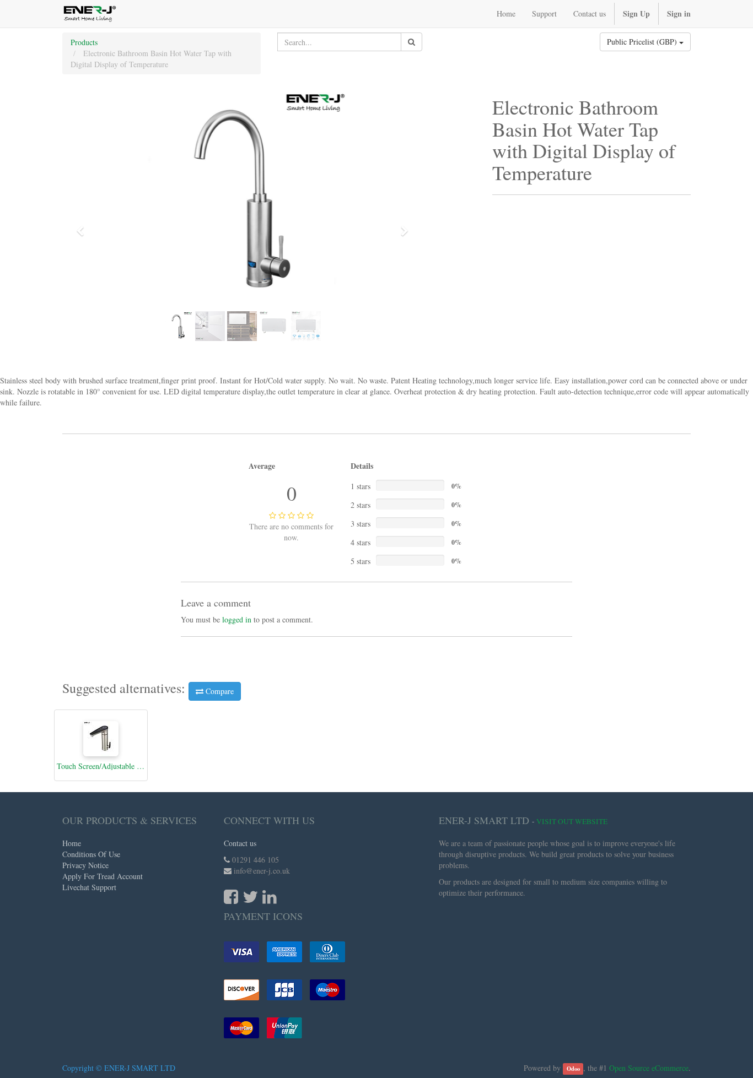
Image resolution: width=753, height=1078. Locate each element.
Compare (218, 691)
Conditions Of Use (91, 854)
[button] (84, 225)
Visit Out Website (571, 821)
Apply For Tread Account (102, 876)
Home (71, 843)
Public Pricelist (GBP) (643, 41)
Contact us (240, 843)
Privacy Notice (85, 865)
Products (84, 42)
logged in (236, 619)
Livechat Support (89, 887)
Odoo (573, 1068)
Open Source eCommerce (649, 1068)
